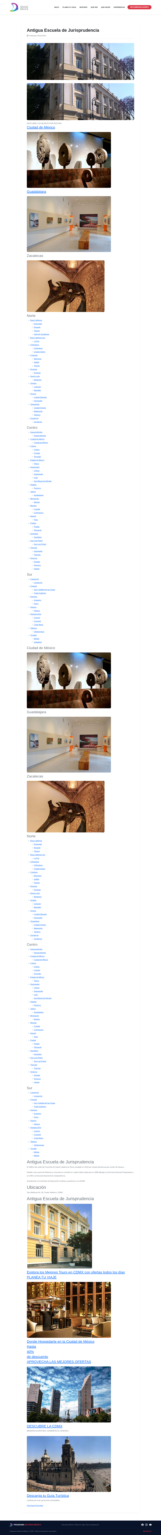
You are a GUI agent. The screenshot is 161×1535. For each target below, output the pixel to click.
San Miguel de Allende (42, 481)
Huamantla (38, 551)
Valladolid (38, 642)
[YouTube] (150, 1524)
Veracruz (33, 558)
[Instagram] (146, 1524)
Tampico (37, 415)
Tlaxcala (33, 548)
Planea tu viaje (69, 7)
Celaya (36, 471)
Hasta (31, 1346)
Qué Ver (94, 7)
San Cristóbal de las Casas (44, 590)
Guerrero (33, 597)
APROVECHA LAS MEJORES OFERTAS (59, 1362)
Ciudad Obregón (40, 397)
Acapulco (37, 600)
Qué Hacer (105, 7)
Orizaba (37, 562)
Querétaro (34, 534)
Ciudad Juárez (39, 352)
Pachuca (37, 488)
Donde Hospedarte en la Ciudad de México (60, 1341)
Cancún (37, 618)
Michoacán (34, 499)
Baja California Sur (37, 338)
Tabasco (33, 628)
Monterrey (38, 380)
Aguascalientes (36, 432)
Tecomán (37, 457)
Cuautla (37, 509)
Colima (33, 446)
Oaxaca (33, 607)
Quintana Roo (35, 614)
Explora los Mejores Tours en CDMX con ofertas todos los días (76, 1272)
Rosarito (37, 327)
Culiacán (37, 387)
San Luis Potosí (36, 541)
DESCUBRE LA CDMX (44, 1426)
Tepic (36, 520)
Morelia (37, 502)
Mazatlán (37, 390)
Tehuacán (38, 530)
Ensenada (38, 324)
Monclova (37, 359)
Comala (37, 453)
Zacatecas (34, 418)
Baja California (36, 320)
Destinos (83, 7)
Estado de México (37, 460)
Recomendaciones (139, 7)
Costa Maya (38, 625)
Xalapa (36, 569)
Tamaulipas (34, 404)
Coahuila (33, 355)
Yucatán (33, 635)
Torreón (37, 366)
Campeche (34, 579)
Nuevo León (35, 376)
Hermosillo (38, 401)
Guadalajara (36, 192)
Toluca (36, 464)
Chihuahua (34, 345)
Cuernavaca (38, 513)
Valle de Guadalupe (41, 334)
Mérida (36, 639)
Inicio (56, 7)
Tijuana (37, 331)
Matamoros (38, 411)
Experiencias (119, 7)
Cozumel (37, 621)
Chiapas (33, 586)
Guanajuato (34, 467)
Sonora (33, 394)
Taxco (36, 604)
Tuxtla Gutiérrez (40, 593)
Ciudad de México (41, 127)
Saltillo (36, 362)
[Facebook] (142, 1524)
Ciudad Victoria (40, 408)
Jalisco (33, 492)
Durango (33, 369)
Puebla (33, 523)
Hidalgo (33, 485)
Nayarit (33, 516)
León (36, 478)
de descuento (37, 1357)
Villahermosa (39, 632)
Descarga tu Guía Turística (48, 1496)
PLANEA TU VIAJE (42, 1277)
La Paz (36, 341)
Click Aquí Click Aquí (35, 1506)
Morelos (33, 506)
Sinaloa (33, 383)
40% (30, 1352)
